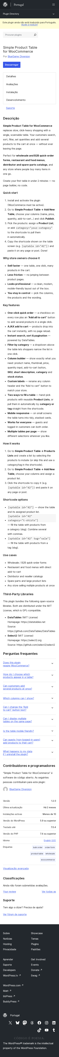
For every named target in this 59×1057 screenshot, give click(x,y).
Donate (36, 970)
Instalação (12, 92)
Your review (9, 891)
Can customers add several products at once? (17, 687)
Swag (35, 975)
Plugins (35, 944)
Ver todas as (49, 891)
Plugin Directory (11, 13)
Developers (9, 970)
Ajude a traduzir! (29, 24)
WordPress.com (13, 985)
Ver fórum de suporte (15, 914)
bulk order (38, 847)
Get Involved (38, 959)
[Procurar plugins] (35, 35)
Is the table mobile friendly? (18, 731)
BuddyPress (11, 1001)
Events (35, 964)
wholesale (50, 853)
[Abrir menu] (54, 4)
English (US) (50, 840)
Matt (7, 990)
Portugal (15, 1015)
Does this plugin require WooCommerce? (16, 664)
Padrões (35, 949)
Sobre (6, 933)
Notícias (7, 938)
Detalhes (11, 76)
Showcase (37, 933)
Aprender (8, 959)
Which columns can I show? (18, 698)
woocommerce (48, 860)
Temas (34, 938)
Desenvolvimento (16, 99)
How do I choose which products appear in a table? (18, 676)
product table (37, 853)
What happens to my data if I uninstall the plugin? (17, 753)
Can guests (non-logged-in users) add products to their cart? (21, 741)
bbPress (9, 996)
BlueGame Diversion (19, 56)
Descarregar (11, 64)
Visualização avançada (16, 868)
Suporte (10, 107)
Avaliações (12, 84)
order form (50, 847)
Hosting (7, 944)
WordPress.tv (12, 975)
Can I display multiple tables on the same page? (17, 720)
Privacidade (9, 949)
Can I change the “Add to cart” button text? (15, 708)
